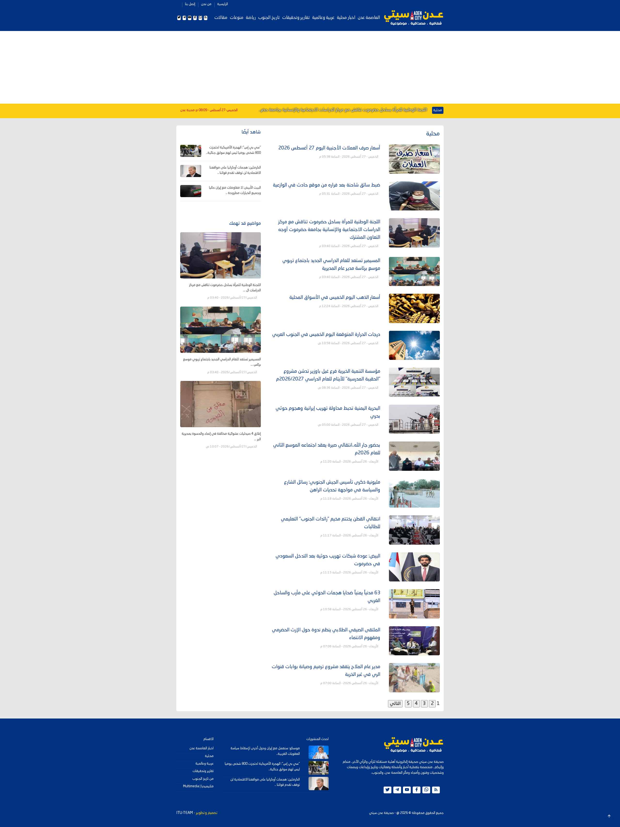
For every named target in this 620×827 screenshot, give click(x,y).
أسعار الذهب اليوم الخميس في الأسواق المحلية (334, 297)
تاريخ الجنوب (269, 17)
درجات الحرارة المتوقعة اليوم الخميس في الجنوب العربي (326, 334)
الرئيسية (222, 4)
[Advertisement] (310, 67)
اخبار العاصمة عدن (201, 748)
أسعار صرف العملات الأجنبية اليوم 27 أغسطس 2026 (329, 148)
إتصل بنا (190, 4)
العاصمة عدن (369, 17)
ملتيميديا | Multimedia (198, 786)
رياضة (251, 17)
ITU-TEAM (184, 813)
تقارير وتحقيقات (296, 17)
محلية (209, 756)
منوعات (236, 17)
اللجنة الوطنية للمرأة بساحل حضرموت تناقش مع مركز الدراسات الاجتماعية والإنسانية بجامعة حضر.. (343, 110)
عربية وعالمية (323, 17)
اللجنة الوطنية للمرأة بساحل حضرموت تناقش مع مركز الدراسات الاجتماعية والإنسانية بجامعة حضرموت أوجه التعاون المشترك (329, 230)
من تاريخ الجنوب (203, 779)
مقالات (220, 17)
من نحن (206, 4)
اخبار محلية (346, 17)
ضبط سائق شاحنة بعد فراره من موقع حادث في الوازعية (326, 185)
